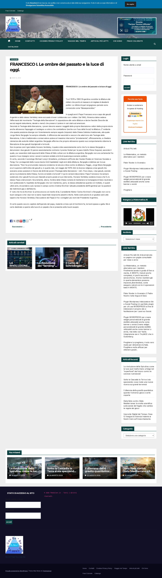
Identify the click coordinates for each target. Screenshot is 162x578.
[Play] (126, 223)
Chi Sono (117, 41)
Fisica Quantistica (92, 465)
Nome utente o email (132, 65)
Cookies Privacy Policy (51, 41)
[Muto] (148, 223)
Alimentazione (15, 465)
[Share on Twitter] (14, 221)
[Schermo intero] (151, 223)
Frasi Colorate (10, 11)
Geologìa (51, 465)
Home (17, 41)
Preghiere (128, 190)
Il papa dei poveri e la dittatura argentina (36, 227)
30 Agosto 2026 (18, 475)
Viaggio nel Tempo (77, 41)
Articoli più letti (99, 41)
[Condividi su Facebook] (11, 221)
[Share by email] (27, 221)
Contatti (30, 41)
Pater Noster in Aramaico (134, 163)
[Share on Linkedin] (24, 221)
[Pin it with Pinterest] (21, 221)
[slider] (137, 223)
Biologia (25, 465)
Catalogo (20, 11)
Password (128, 76)
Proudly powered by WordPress (17, 571)
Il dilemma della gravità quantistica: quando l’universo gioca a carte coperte (138, 392)
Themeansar (47, 571)
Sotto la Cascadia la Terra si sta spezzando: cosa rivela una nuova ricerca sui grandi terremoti (138, 382)
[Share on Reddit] (17, 221)
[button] (155, 44)
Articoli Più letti (130, 148)
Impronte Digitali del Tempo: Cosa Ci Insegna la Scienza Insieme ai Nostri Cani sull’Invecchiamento (138, 416)
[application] (139, 216)
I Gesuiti (88, 227)
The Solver (14, 59)
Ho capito (130, 4)
